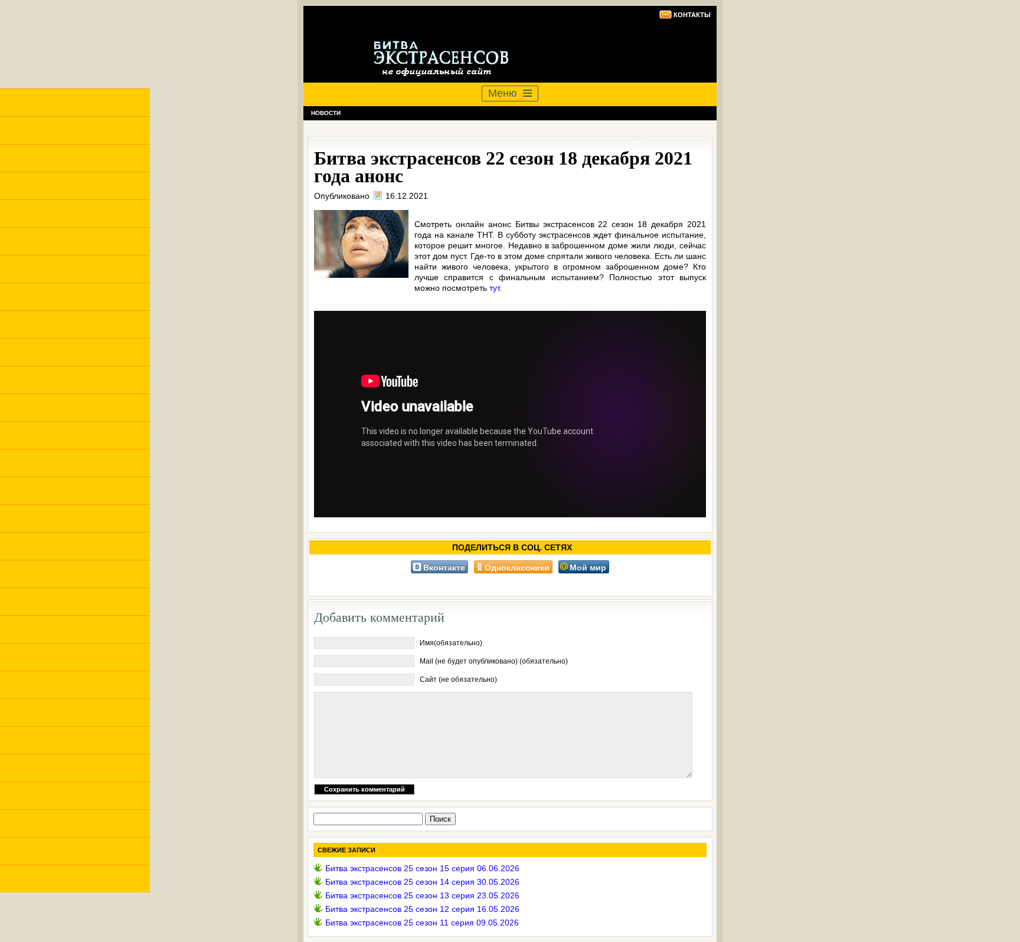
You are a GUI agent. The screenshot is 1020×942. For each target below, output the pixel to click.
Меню (502, 93)
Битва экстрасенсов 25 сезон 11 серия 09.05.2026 (422, 922)
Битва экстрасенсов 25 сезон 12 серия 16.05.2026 (422, 909)
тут (494, 288)
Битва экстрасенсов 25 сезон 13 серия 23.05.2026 (422, 895)
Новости (326, 113)
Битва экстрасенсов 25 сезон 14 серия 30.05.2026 (422, 882)
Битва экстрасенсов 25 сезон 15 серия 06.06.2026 (422, 868)
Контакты (692, 14)
